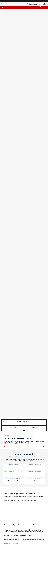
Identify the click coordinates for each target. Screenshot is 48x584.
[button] (2, 7)
